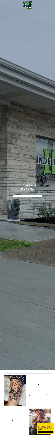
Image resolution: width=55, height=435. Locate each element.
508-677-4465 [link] (27, 181)
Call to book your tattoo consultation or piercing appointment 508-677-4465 (27, 195)
